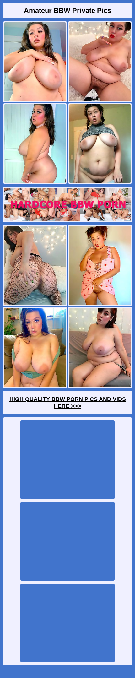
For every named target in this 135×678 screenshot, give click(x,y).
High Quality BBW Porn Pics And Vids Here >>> (67, 402)
